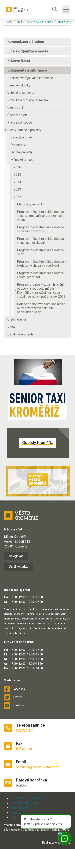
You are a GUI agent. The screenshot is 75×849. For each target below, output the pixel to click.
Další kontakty (18, 566)
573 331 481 (25, 749)
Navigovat (16, 556)
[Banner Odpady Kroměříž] (37, 443)
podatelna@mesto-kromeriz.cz (37, 767)
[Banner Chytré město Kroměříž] (37, 481)
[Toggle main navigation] (66, 9)
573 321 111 (25, 730)
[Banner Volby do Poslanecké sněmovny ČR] (37, 372)
